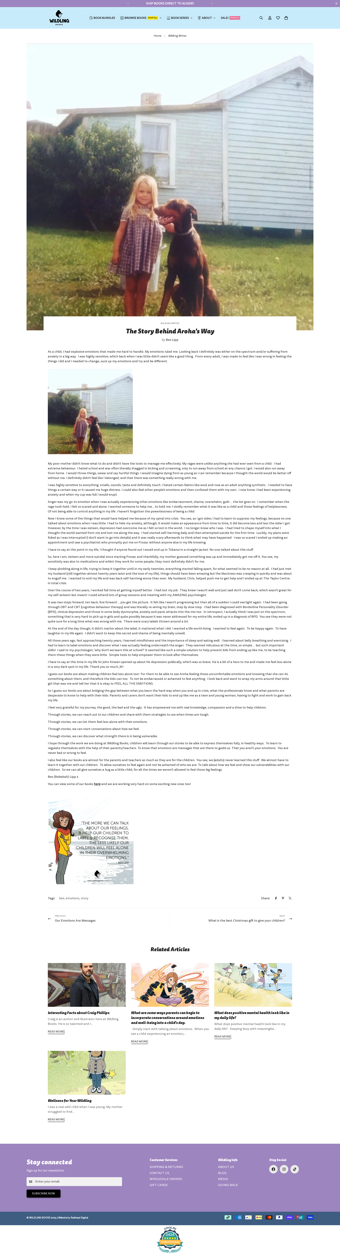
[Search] (261, 18)
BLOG (222, 1173)
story (84, 898)
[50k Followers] (273, 1169)
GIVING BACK (228, 1185)
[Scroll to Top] (333, 1237)
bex (61, 898)
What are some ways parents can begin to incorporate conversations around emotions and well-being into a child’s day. (167, 1017)
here (97, 784)
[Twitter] (290, 898)
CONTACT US (159, 1173)
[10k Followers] (284, 1169)
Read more (56, 1032)
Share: (265, 898)
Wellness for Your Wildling (69, 1100)
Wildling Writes (177, 36)
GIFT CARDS (159, 1185)
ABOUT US (226, 1167)
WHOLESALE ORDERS (166, 1179)
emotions (73, 898)
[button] (286, 18)
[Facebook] (276, 898)
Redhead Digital (79, 1217)
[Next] (212, 3)
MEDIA (223, 1179)
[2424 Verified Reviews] (170, 1253)
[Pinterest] (283, 898)
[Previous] (128, 3)
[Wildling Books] (59, 18)
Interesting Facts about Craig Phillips (78, 1012)
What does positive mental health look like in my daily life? (251, 1015)
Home (157, 36)
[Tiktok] (294, 1169)
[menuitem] (102, 17)
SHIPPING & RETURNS (166, 1167)
